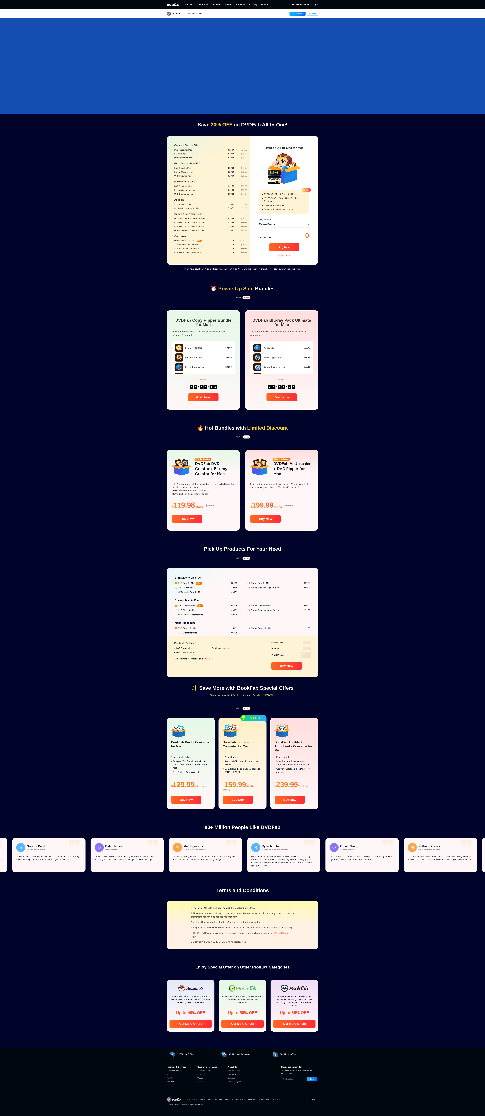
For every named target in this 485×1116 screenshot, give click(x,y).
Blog (199, 1085)
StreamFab (202, 4)
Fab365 (170, 1078)
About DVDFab (234, 1071)
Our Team (232, 1074)
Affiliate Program (234, 1082)
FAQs (201, 13)
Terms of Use (212, 1099)
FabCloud (170, 1082)
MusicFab (216, 4)
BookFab (240, 4)
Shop (169, 1074)
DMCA (202, 1099)
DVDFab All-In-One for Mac (284, 148)
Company (232, 1078)
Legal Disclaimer (191, 1099)
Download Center (300, 4)
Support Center (203, 1071)
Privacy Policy (224, 1099)
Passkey (253, 4)
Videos (200, 1078)
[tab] (280, 255)
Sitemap (276, 1099)
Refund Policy (281, 933)
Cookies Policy (265, 1099)
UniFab (228, 4)
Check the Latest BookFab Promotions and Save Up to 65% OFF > (242, 695)
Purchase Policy (238, 1099)
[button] (297, 14)
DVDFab (189, 4)
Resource (201, 1074)
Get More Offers (190, 1023)
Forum (200, 1082)
